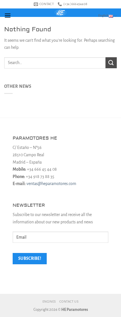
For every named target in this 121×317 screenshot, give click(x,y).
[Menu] (7, 15)
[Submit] (111, 62)
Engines (49, 301)
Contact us (69, 301)
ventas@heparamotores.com (51, 183)
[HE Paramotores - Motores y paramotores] (60, 12)
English (103, 15)
